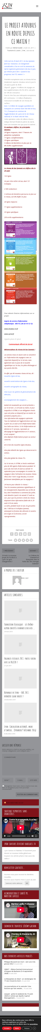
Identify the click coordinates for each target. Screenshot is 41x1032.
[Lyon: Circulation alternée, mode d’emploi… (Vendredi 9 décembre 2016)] (20, 712)
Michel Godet (17, 48)
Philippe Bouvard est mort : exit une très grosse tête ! (19, 963)
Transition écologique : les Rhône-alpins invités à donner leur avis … (19, 626)
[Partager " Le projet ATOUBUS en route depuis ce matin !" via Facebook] (12, 534)
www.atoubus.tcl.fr (11, 329)
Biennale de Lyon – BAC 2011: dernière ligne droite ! (17, 694)
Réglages (27, 1028)
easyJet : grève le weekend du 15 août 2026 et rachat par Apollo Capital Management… (18, 996)
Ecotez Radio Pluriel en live (14, 803)
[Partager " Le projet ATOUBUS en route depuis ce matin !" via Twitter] (16, 534)
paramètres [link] (34, 1024)
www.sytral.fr (9, 334)
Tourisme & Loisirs (14, 50)
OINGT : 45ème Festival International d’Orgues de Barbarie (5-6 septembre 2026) (18, 971)
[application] (20, 827)
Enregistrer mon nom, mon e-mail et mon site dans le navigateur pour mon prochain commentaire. (19, 787)
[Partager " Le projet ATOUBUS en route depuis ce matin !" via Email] (25, 534)
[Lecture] (5, 836)
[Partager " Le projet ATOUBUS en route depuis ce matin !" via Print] (29, 534)
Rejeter (17, 1028)
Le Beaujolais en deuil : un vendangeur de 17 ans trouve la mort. (20, 980)
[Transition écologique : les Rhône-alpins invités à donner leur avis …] (20, 610)
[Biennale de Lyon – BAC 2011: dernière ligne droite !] (20, 678)
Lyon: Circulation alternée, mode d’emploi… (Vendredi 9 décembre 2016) (20, 728)
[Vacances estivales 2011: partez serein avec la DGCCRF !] (20, 644)
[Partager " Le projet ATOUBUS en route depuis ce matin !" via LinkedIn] (20, 534)
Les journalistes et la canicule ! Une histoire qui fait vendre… (17, 987)
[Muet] (32, 836)
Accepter (7, 1028)
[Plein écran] (36, 836)
